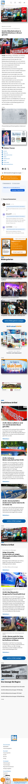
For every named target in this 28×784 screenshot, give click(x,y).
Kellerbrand (7, 158)
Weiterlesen (6, 438)
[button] (2, 387)
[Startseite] (5, 2)
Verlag (4, 758)
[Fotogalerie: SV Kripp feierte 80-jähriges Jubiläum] (14, 270)
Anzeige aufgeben (7, 768)
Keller (5, 156)
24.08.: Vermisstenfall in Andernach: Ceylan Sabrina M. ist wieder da (14, 503)
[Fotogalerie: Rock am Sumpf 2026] (14, 289)
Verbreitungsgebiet (7, 748)
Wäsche (6, 153)
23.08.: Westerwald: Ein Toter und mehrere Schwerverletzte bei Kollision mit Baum (13, 638)
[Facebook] (3, 168)
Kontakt (4, 754)
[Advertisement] (14, 715)
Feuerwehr (6, 162)
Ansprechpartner (7, 752)
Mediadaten (5, 746)
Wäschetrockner (8, 155)
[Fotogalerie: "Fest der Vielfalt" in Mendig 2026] (14, 307)
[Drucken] (25, 168)
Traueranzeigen (6, 764)
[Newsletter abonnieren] (20, 3)
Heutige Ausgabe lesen (18, 252)
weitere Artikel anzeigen (14, 521)
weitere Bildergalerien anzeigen (14, 321)
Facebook (5, 773)
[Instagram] (5, 168)
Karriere (5, 756)
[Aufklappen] (26, 778)
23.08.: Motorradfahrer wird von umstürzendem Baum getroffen (13, 425)
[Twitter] (8, 168)
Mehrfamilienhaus (8, 164)
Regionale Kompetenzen (8, 766)
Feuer (5, 160)
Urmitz (5, 151)
